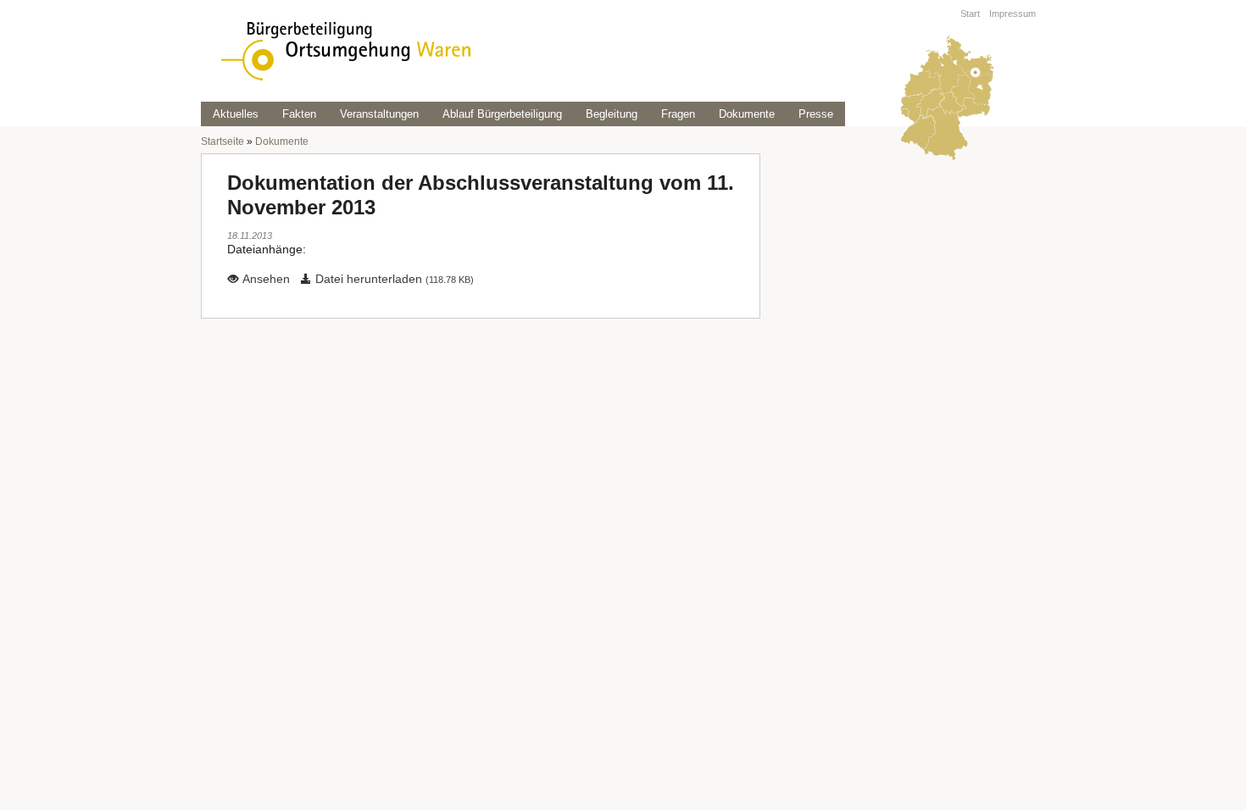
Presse (815, 114)
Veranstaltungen (379, 114)
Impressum (1012, 13)
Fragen (678, 114)
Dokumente (747, 114)
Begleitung (611, 114)
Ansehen (264, 279)
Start (970, 13)
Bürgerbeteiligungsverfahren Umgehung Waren (345, 51)
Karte (945, 98)
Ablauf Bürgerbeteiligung (502, 114)
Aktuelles (236, 114)
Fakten (299, 114)
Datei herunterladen (393, 279)
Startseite (222, 141)
